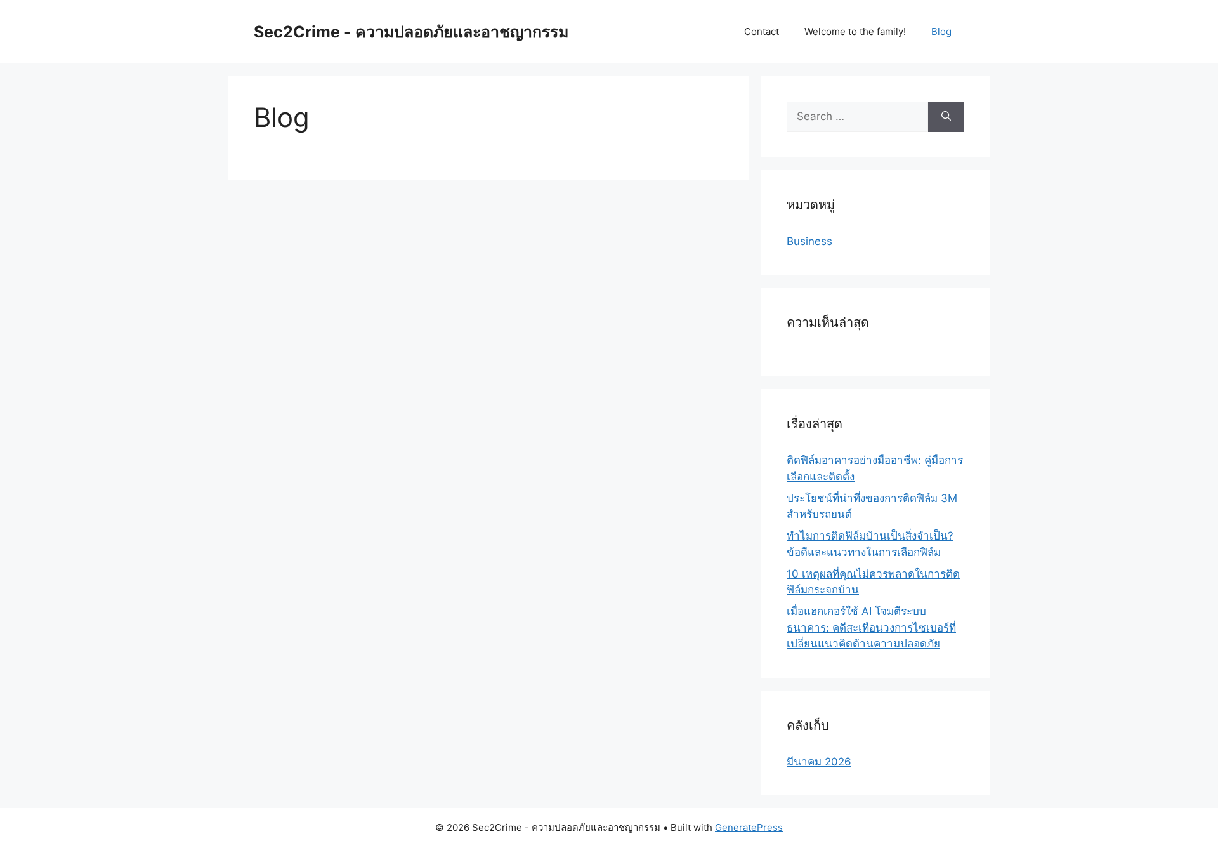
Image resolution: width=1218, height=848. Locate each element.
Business (809, 241)
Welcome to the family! (855, 31)
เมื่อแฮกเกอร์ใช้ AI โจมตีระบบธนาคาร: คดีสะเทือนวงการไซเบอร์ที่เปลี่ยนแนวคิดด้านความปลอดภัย (871, 627)
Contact (761, 31)
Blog (941, 31)
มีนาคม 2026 (819, 761)
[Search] (946, 117)
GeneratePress (749, 827)
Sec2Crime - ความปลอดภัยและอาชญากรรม (411, 31)
